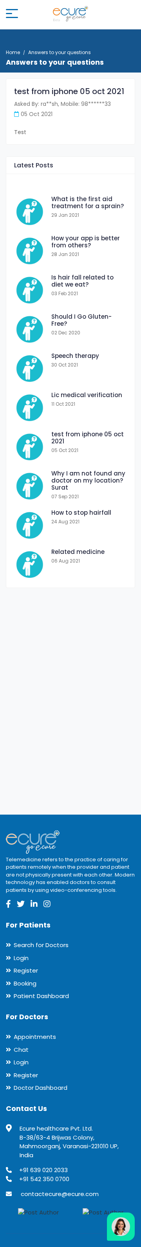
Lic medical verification (86, 395)
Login (21, 958)
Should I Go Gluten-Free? (81, 320)
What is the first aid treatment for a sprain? (87, 202)
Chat (21, 1050)
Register (26, 970)
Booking (25, 983)
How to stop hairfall (81, 512)
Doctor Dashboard (40, 1088)
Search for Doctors (41, 945)
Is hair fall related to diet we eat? (82, 281)
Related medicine (78, 552)
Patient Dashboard (41, 996)
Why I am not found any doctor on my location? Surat (88, 480)
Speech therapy (75, 356)
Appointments (35, 1037)
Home (13, 52)
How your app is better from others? (85, 241)
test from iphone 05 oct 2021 (87, 437)
